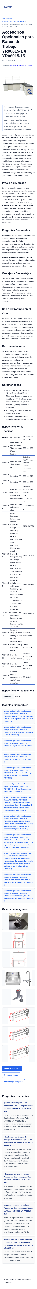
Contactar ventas (11, 1075)
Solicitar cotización (12, 1068)
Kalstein (8, 7)
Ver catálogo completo (13, 1082)
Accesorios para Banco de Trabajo (20, 65)
